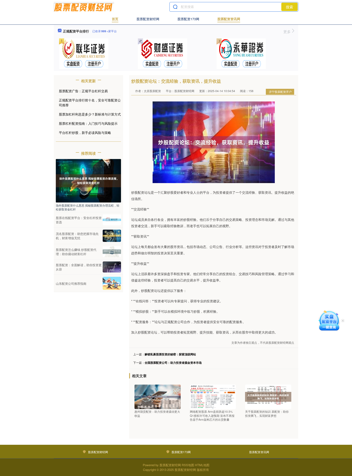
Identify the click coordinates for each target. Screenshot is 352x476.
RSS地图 (188, 465)
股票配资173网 (188, 19)
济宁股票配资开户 (280, 92)
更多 (287, 31)
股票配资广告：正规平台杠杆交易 (83, 91)
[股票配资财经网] (84, 7)
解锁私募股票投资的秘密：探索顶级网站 (170, 354)
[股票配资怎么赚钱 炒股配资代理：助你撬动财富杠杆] (112, 251)
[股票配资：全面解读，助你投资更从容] (112, 267)
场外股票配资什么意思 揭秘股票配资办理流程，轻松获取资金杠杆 (87, 207)
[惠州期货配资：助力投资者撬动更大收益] (157, 396)
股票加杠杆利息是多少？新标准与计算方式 (90, 114)
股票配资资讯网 (228, 19)
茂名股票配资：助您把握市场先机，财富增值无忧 (77, 235)
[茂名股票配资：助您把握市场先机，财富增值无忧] (112, 236)
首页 (115, 19)
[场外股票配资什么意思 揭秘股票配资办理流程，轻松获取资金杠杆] (88, 180)
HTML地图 (202, 465)
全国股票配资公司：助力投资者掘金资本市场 (173, 362)
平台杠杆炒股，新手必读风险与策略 (85, 132)
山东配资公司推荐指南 (71, 283)
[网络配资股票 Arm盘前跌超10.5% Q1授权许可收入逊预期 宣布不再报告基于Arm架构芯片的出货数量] (213, 396)
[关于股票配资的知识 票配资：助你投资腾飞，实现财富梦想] (268, 396)
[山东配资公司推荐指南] (112, 283)
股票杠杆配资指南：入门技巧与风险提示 (88, 123)
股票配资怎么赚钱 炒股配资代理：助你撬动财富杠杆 (76, 251)
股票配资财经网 (147, 19)
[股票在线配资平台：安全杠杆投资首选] (112, 219)
